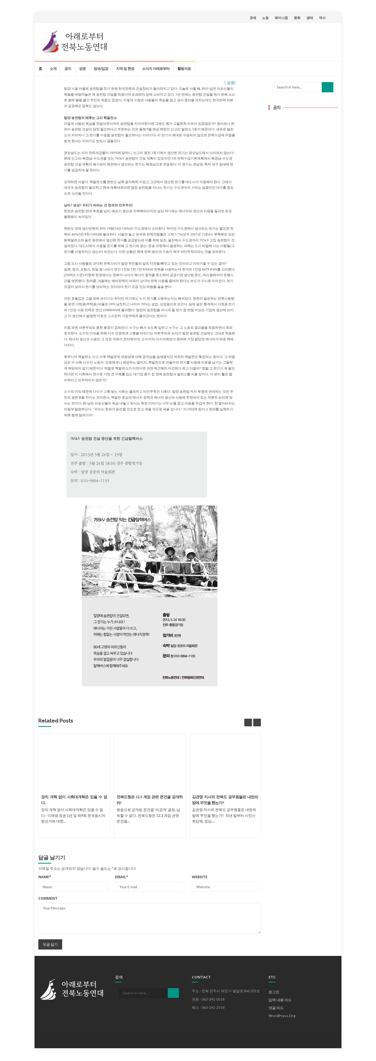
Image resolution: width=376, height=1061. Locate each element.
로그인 (274, 992)
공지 (67, 68)
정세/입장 (101, 68)
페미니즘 (281, 17)
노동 (265, 17)
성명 (82, 68)
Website (199, 876)
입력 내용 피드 (280, 1000)
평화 (297, 17)
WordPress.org (282, 1015)
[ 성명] (230, 83)
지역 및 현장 (125, 68)
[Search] (327, 87)
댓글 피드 (276, 1008)
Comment (48, 898)
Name (44, 876)
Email (121, 876)
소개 (53, 68)
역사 (322, 17)
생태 (309, 17)
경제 (253, 17)
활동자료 (184, 68)
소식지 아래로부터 (156, 68)
